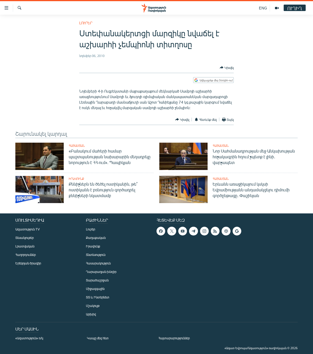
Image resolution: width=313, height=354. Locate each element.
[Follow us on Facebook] (160, 231)
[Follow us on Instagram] (204, 231)
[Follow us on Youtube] (182, 231)
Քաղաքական (96, 238)
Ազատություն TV (27, 229)
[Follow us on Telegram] (193, 231)
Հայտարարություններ (174, 338)
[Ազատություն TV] (277, 8)
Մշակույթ (92, 306)
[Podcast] (226, 231)
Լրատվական (24, 246)
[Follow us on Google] (237, 231)
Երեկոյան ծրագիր (28, 263)
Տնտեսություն (95, 255)
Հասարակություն (98, 263)
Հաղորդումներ (25, 255)
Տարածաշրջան (97, 280)
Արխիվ (91, 314)
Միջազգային (95, 289)
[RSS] (215, 231)
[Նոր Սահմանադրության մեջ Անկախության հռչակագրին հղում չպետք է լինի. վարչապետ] (183, 156)
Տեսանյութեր (24, 238)
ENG (263, 8)
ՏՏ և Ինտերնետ (97, 297)
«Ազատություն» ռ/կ (29, 338)
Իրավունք (76, 179)
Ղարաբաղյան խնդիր (101, 272)
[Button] (227, 67)
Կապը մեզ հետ (98, 338)
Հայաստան (77, 145)
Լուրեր (85, 23)
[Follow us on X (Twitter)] (171, 231)
